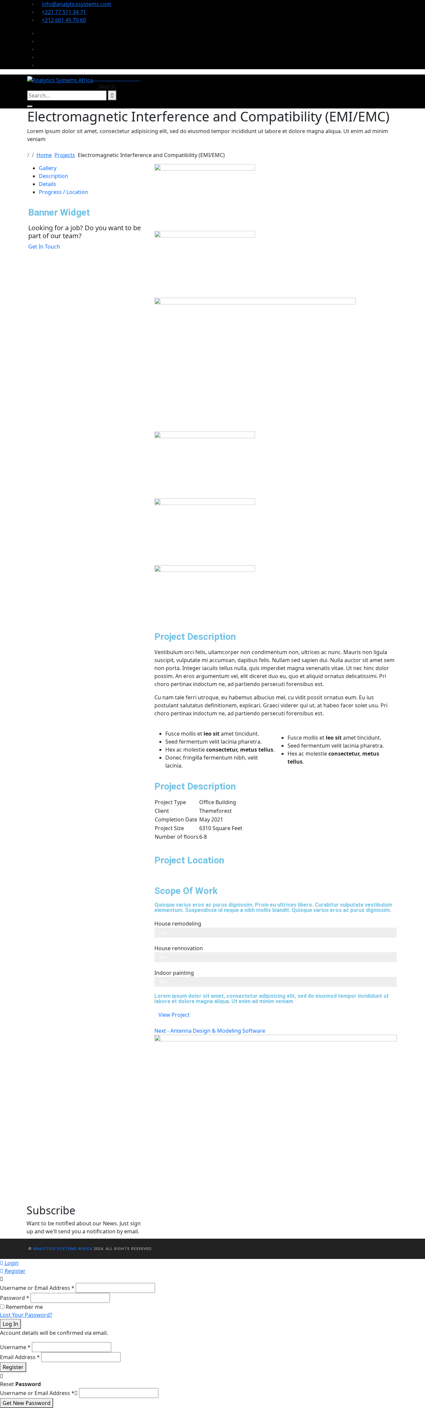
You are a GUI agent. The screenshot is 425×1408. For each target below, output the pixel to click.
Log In (10, 1323)
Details (47, 184)
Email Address (20, 1357)
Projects (64, 155)
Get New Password (26, 1403)
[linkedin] (40, 57)
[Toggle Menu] (30, 106)
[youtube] (40, 65)
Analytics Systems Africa (62, 1249)
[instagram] (40, 49)
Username (15, 1347)
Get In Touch (44, 246)
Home (44, 155)
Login (11, 1263)
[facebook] (40, 33)
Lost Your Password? (26, 1315)
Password (14, 1298)
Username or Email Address (37, 1288)
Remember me (24, 1307)
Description (53, 176)
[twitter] (40, 41)
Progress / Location (63, 192)
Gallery (47, 168)
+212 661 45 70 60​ (64, 20)
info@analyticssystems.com (76, 4)
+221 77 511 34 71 (64, 12)
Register (14, 1271)
